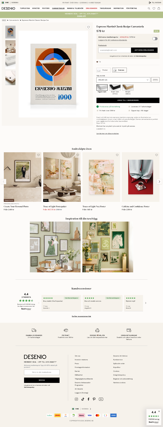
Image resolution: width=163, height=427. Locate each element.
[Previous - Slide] (94, 90)
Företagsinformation (82, 367)
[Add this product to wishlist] (88, 27)
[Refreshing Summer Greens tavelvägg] (55, 247)
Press (77, 364)
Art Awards (79, 389)
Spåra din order (119, 364)
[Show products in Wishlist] (153, 8)
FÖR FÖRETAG (131, 8)
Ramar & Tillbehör (75, 8)
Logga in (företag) (81, 393)
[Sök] (149, 8)
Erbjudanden (91, 8)
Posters (46, 8)
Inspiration (119, 8)
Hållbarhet (79, 375)
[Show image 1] (10, 32)
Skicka (42, 380)
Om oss (77, 356)
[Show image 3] (10, 62)
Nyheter (36, 8)
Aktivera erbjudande (144, 50)
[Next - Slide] (161, 90)
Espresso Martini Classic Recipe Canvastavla (35, 20)
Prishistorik (102, 45)
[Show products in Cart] (158, 8)
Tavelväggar (105, 8)
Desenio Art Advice (120, 356)
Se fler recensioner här (81, 316)
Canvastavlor (58, 8)
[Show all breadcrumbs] (4, 20)
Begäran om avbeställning (123, 379)
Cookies (116, 371)
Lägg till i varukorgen (127, 100)
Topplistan (25, 8)
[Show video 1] (10, 78)
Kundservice (118, 360)
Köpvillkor (117, 367)
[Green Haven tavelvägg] (107, 247)
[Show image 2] (10, 46)
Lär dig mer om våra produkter (107, 134)
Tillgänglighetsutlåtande (84, 379)
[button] (155, 80)
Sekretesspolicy (141, 56)
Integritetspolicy (119, 375)
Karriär (77, 371)
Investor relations (81, 360)
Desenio (88, 421)
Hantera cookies (119, 383)
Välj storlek (100, 76)
